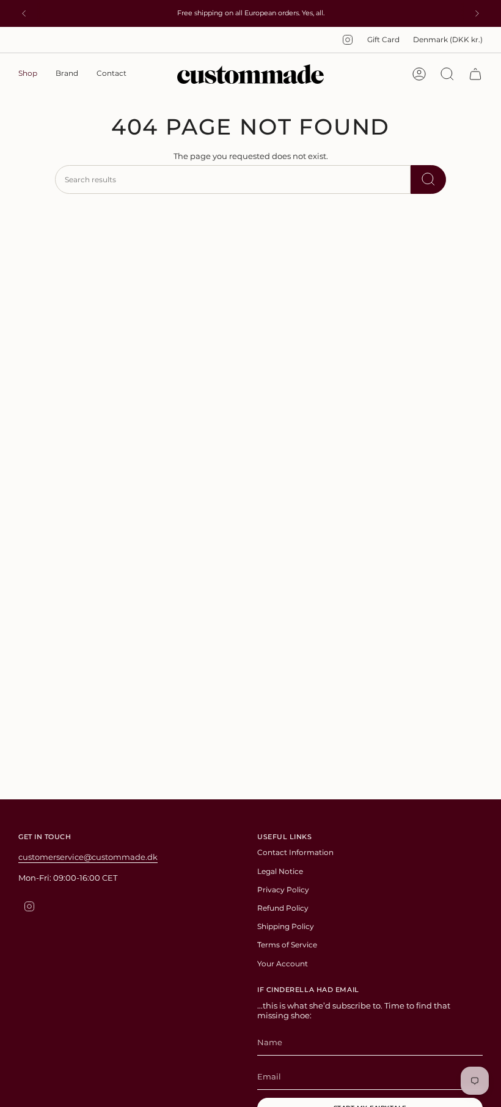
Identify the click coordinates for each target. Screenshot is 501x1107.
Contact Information (295, 852)
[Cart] (475, 74)
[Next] (477, 13)
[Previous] (23, 13)
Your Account (282, 963)
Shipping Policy (285, 926)
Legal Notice (280, 871)
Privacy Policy (283, 889)
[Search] (428, 179)
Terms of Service (287, 944)
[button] (27, 74)
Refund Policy (283, 908)
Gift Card (383, 39)
